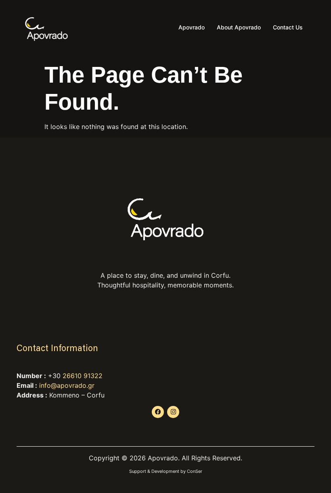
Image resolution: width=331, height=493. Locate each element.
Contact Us (288, 27)
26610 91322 (83, 376)
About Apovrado (239, 27)
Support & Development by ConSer (165, 471)
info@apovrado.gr (66, 385)
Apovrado (191, 27)
